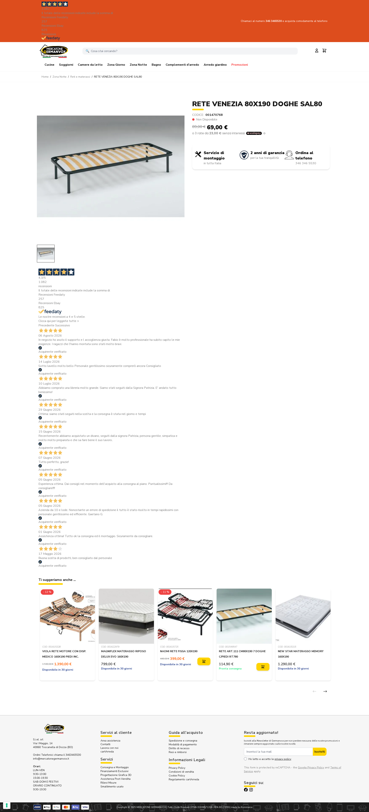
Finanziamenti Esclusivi (114, 771)
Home (45, 77)
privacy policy (283, 759)
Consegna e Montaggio (115, 767)
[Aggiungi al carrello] (203, 661)
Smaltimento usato (112, 786)
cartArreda (107, 751)
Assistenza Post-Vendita (115, 779)
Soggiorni (66, 65)
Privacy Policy (177, 768)
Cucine (49, 65)
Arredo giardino (215, 65)
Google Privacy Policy (311, 767)
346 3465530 (274, 21)
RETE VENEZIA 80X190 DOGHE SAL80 (118, 77)
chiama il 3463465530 (67, 755)
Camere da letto (90, 65)
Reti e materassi (80, 77)
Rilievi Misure (108, 783)
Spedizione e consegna (183, 740)
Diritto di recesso (179, 748)
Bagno (156, 65)
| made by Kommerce (241, 807)
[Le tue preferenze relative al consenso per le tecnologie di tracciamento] (6, 805)
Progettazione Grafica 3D (116, 775)
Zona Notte (138, 65)
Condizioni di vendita (181, 772)
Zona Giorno (116, 65)
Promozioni (239, 65)
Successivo (62, 325)
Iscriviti (319, 752)
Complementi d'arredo (182, 65)
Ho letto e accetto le (269, 759)
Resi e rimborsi (178, 752)
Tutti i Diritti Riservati (179, 807)
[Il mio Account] (316, 50)
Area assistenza (111, 740)
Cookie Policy (177, 775)
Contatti (105, 744)
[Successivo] (325, 691)
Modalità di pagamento (183, 744)
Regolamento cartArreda (184, 779)
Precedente (46, 325)
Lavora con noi (109, 748)
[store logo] (53, 51)
